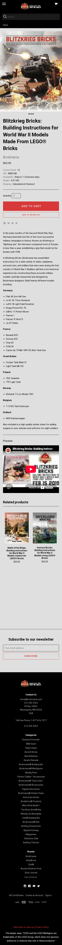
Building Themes (31, 842)
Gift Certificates (16, 895)
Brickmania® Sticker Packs (31, 793)
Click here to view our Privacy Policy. (31, 927)
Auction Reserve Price (31, 868)
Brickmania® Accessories (31, 785)
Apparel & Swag (31, 830)
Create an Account (34, 895)
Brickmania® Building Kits (31, 764)
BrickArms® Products (31, 801)
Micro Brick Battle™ (31, 805)
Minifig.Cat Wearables (31, 814)
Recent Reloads (31, 760)
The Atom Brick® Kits (31, 809)
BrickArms (31, 860)
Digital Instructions (31, 789)
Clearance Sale (31, 838)
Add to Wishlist (31, 215)
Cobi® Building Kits (31, 818)
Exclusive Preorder (31, 739)
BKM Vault (31, 744)
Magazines (31, 834)
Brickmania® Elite (31, 822)
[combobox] (31, 17)
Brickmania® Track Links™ (31, 781)
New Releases (31, 756)
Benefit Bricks (31, 752)
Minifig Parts (31, 772)
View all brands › (31, 877)
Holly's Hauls (31, 748)
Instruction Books (31, 797)
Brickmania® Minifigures (31, 768)
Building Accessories (31, 826)
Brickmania (31, 856)
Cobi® (31, 864)
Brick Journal (31, 872)
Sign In (48, 895)
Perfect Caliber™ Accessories (31, 776)
